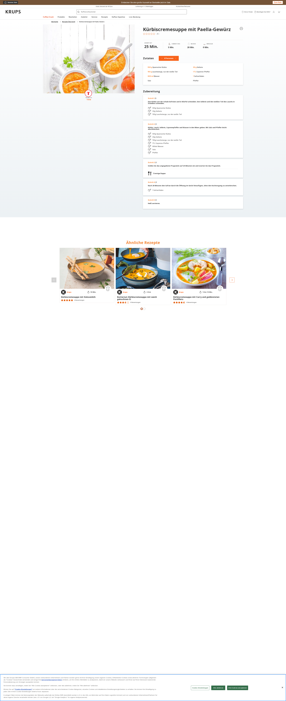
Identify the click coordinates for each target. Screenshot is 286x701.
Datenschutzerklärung (140, 374)
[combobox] (89, 353)
